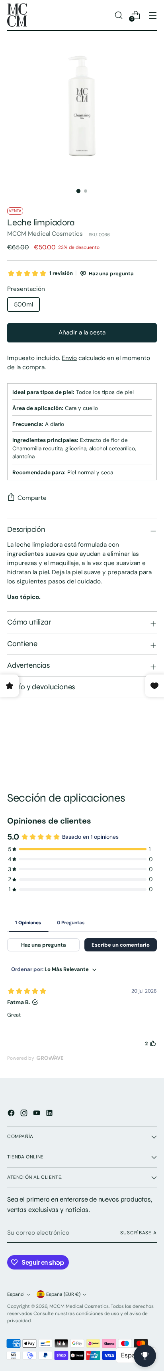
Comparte (32, 498)
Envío (69, 358)
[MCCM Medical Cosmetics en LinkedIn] (50, 1114)
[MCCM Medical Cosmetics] (17, 15)
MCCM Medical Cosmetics (45, 234)
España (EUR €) (63, 1294)
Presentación (26, 289)
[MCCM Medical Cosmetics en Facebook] (12, 1114)
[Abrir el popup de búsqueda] (118, 15)
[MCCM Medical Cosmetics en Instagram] (24, 1114)
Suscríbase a (138, 1233)
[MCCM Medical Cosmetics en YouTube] (37, 1114)
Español (16, 1294)
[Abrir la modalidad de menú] (152, 15)
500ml (23, 304)
